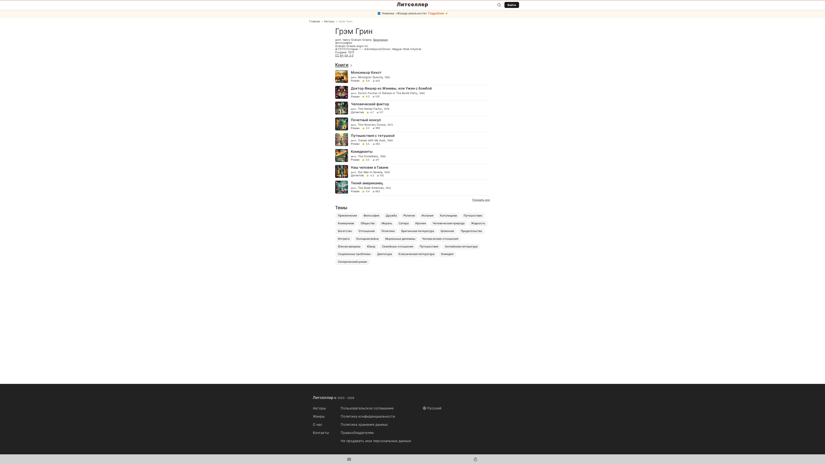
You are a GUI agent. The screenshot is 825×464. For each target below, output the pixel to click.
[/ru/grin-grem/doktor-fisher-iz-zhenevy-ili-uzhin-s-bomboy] (412, 93)
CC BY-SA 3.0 (344, 55)
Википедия (380, 39)
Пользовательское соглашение (367, 408)
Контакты (321, 432)
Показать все (481, 199)
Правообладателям (357, 432)
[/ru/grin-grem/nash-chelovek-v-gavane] (412, 172)
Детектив (357, 112)
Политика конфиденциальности (368, 416)
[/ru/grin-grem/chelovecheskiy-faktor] (412, 108)
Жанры (319, 416)
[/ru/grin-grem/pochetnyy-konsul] (412, 124)
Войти (511, 5)
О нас (317, 424)
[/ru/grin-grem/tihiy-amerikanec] (412, 187)
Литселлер (412, 4)
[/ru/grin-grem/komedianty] (412, 156)
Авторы (319, 408)
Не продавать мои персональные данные (376, 441)
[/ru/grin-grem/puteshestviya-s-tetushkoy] (412, 140)
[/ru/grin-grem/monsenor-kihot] (412, 77)
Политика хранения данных (364, 424)
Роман (355, 80)
